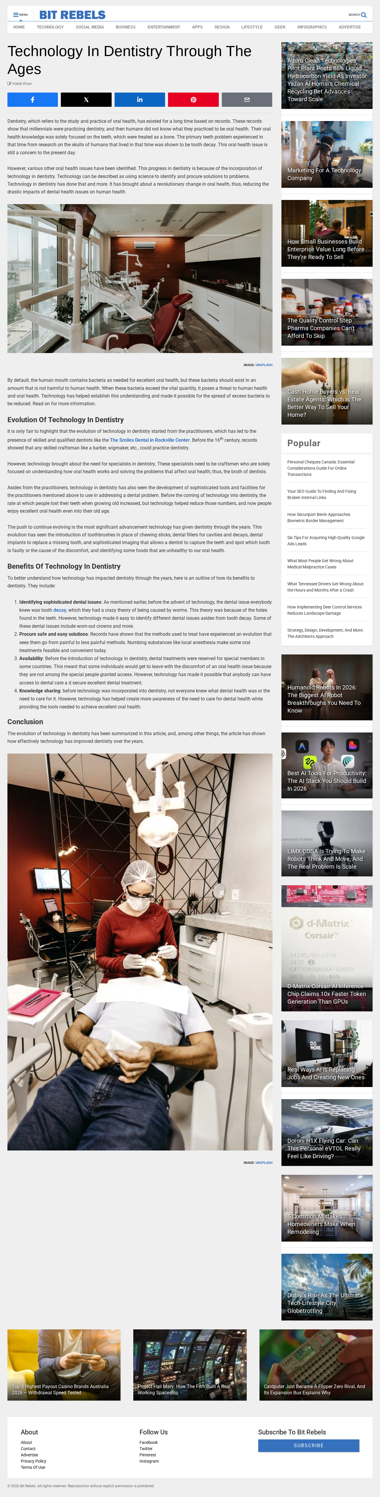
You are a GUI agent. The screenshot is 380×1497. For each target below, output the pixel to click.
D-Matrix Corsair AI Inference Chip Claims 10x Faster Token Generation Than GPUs (326, 994)
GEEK (280, 27)
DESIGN (222, 27)
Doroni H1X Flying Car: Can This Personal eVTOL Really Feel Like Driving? (323, 1148)
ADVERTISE (350, 27)
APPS (197, 27)
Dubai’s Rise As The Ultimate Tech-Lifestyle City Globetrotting (325, 1303)
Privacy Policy (33, 1461)
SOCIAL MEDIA (90, 27)
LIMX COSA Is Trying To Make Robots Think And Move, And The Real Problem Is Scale (326, 859)
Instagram (149, 1461)
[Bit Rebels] (70, 16)
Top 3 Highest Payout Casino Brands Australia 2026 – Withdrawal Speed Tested (60, 1390)
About (26, 1442)
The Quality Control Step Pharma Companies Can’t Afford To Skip (321, 328)
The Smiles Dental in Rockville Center (150, 440)
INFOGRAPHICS (312, 27)
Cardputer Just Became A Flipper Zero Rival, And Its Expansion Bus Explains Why (314, 1390)
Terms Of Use (33, 1467)
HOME (19, 27)
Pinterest (148, 1454)
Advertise (29, 1454)
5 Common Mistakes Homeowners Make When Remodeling (321, 1224)
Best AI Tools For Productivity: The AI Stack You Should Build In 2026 (326, 781)
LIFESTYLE (252, 27)
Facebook (149, 1442)
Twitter (146, 1448)
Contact (28, 1448)
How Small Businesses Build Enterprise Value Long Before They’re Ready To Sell (326, 249)
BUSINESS (126, 27)
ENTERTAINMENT (164, 27)
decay (59, 610)
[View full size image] (140, 278)
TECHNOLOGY (50, 27)
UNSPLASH (264, 365)
